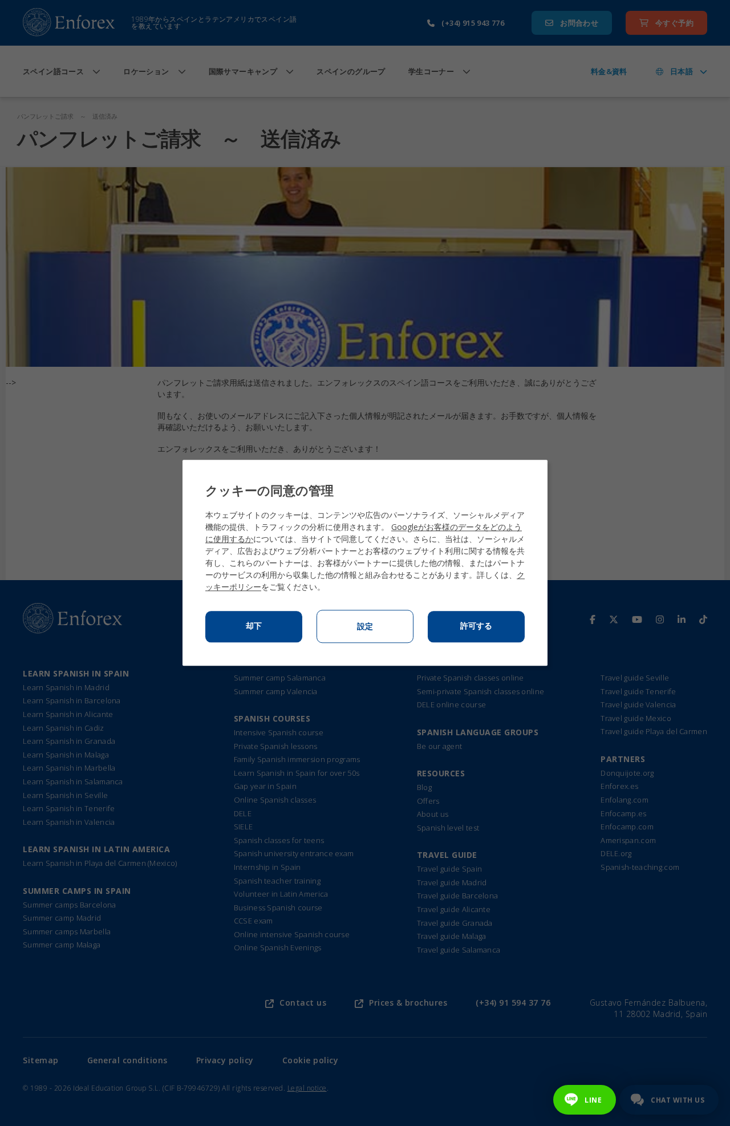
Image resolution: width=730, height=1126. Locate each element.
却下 (254, 626)
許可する (476, 626)
